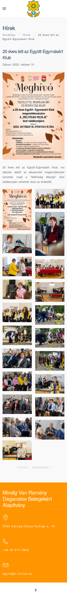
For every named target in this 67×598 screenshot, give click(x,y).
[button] (4, 8)
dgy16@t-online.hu (17, 573)
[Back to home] (33, 8)
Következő (40, 467)
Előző (23, 467)
